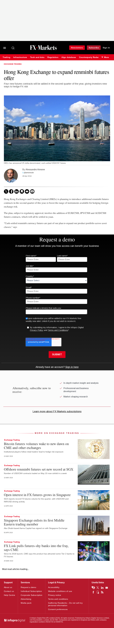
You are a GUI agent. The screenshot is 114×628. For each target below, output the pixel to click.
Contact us (9, 591)
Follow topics (93, 587)
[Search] (13, 48)
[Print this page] (32, 191)
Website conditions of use (60, 591)
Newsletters (77, 48)
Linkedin (102, 587)
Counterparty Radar (89, 57)
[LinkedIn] (16, 191)
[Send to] (27, 191)
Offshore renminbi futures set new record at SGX (38, 469)
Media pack (26, 603)
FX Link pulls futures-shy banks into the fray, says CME (36, 548)
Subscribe (94, 48)
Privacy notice (54, 595)
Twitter (97, 587)
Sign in (106, 48)
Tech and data (37, 57)
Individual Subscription (31, 591)
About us (8, 587)
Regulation (52, 57)
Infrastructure (20, 57)
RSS (102, 592)
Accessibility (53, 587)
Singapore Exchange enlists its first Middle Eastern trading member (34, 522)
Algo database (68, 57)
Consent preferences (58, 609)
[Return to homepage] (43, 49)
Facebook (93, 592)
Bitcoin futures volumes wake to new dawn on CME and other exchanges (36, 446)
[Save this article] (22, 191)
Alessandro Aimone (35, 169)
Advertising (26, 599)
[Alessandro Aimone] (11, 176)
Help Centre (9, 595)
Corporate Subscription (31, 595)
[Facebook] (11, 191)
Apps (97, 592)
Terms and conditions (58, 599)
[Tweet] (6, 191)
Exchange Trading (13, 64)
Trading (6, 57)
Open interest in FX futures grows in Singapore (37, 495)
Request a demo (28, 587)
